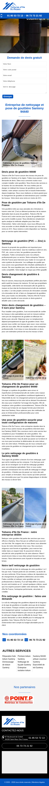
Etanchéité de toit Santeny (39, 666)
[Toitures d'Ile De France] (14, 6)
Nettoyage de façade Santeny (24, 663)
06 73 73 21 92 (34, 15)
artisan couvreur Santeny (40, 660)
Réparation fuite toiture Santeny (9, 657)
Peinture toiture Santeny (24, 657)
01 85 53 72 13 (15, 15)
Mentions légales (38, 782)
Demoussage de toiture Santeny (8, 665)
